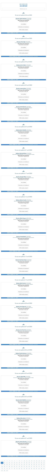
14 (34, 460)
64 (24, 466)
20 (4, 462)
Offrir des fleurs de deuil (23, 29)
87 (36, 468)
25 (16, 462)
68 (34, 466)
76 (9, 468)
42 (14, 464)
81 (21, 468)
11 (26, 460)
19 (2, 462)
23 (11, 462)
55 (2, 466)
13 (31, 460)
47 (26, 464)
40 (9, 464)
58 (9, 466)
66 (29, 466)
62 (19, 466)
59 (11, 466)
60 (14, 466)
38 (4, 464)
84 (29, 468)
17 (41, 460)
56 (4, 466)
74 (4, 468)
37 (2, 464)
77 (11, 468)
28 (24, 462)
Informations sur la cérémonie (23, 50)
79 (16, 468)
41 (11, 464)
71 (41, 466)
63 (21, 466)
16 (39, 460)
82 (24, 468)
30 (29, 462)
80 (19, 468)
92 (4, 470)
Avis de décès (23, 24)
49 (31, 464)
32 (34, 462)
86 (34, 468)
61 (16, 466)
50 (34, 464)
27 (21, 462)
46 (24, 464)
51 (36, 464)
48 (29, 464)
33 (36, 462)
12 (29, 460)
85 (31, 468)
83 (26, 468)
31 (31, 462)
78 (14, 468)
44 (19, 464)
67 (31, 466)
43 (16, 464)
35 (41, 462)
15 (36, 460)
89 (41, 468)
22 (9, 462)
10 (24, 460)
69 (36, 466)
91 (2, 470)
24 (14, 462)
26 (19, 462)
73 (2, 468)
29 (26, 462)
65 (26, 466)
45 (21, 464)
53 (41, 464)
